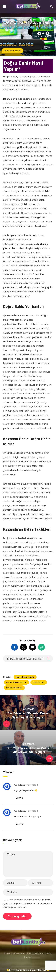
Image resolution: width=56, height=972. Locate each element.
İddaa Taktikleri (14, 687)
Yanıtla (19, 798)
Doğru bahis (10, 98)
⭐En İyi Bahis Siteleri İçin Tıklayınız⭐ (28, 970)
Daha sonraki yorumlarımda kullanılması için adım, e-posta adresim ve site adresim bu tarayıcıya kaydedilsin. (27, 903)
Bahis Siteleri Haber (16, 682)
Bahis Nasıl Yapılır (25, 676)
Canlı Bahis (38, 682)
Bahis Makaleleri (12, 50)
